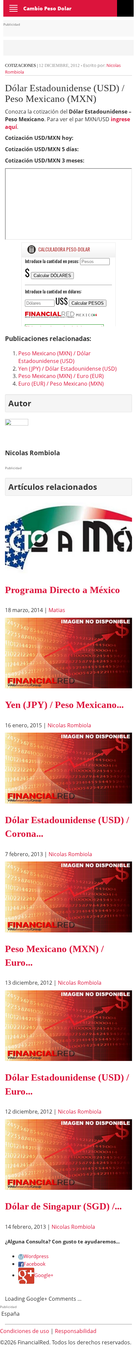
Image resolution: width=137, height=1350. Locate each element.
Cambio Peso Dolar (47, 8)
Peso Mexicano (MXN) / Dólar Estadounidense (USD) (54, 357)
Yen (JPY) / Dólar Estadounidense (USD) (67, 368)
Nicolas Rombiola (69, 725)
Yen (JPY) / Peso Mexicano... (64, 704)
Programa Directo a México (62, 589)
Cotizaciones (20, 65)
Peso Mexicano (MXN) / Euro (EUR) (61, 376)
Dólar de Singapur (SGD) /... (63, 1206)
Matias (57, 610)
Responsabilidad (75, 1331)
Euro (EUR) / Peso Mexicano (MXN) (61, 383)
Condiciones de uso (24, 1331)
